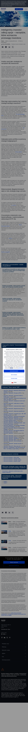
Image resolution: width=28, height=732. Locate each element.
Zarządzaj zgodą (14, 378)
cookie (19, 367)
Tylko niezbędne (14, 374)
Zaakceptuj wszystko (14, 371)
